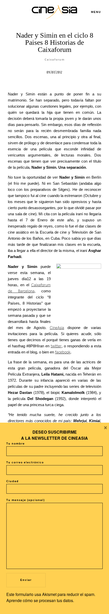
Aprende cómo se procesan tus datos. (40, 600)
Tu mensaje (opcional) (25, 500)
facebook (62, 352)
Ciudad (12, 481)
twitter (56, 346)
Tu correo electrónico (25, 462)
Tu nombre (15, 443)
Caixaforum (55, 59)
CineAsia (57, 327)
